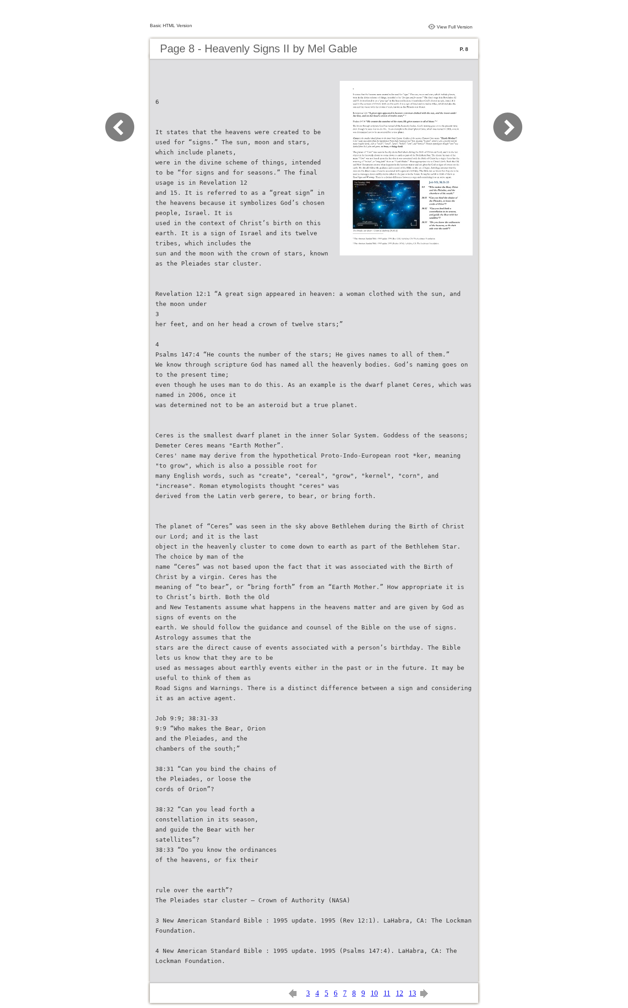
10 (374, 993)
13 (412, 993)
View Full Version (455, 26)
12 (399, 993)
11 (386, 993)
